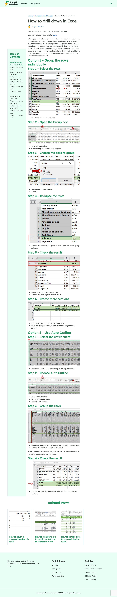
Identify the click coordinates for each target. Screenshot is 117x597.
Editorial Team (90, 572)
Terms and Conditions (93, 569)
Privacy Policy (90, 565)
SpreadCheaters (39, 27)
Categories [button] (34, 4)
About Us (24, 4)
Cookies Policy (90, 579)
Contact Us (56, 572)
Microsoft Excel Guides (44, 16)
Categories (56, 569)
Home (30, 16)
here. (55, 35)
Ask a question (58, 576)
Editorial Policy (91, 576)
